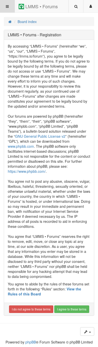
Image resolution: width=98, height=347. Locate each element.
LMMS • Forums (41, 6)
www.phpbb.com (21, 146)
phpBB (30, 341)
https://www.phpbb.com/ (27, 171)
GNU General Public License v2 (40, 136)
